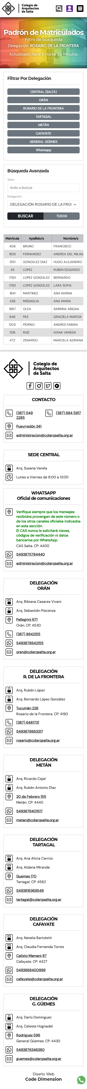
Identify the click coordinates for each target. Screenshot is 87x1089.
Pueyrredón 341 (28, 426)
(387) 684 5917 (68, 413)
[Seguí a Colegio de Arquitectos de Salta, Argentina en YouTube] (56, 385)
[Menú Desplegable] (80, 8)
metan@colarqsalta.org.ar (37, 820)
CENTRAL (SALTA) (43, 92)
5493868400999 (31, 970)
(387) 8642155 (28, 634)
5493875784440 (30, 554)
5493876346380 (30, 1049)
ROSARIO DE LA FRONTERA (43, 108)
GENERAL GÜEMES (43, 142)
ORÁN (43, 100)
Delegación (14, 196)
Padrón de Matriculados (43, 32)
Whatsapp (43, 150)
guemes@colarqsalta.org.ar (38, 1058)
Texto (10, 180)
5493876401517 (29, 811)
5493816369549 (30, 890)
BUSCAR (25, 216)
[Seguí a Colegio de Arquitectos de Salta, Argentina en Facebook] (30, 385)
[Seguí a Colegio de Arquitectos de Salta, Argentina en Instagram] (39, 385)
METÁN (43, 125)
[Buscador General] (59, 8)
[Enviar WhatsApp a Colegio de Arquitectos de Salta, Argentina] (81, 1079)
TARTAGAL (44, 117)
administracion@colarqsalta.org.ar (44, 435)
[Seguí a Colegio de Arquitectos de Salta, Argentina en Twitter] (48, 385)
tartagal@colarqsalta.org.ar (38, 899)
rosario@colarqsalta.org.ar (38, 740)
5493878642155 (30, 643)
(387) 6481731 (27, 722)
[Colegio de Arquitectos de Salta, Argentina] (27, 8)
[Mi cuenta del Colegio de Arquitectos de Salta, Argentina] (69, 8)
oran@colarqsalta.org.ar (36, 652)
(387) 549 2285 (24, 415)
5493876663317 (29, 731)
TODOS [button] (61, 216)
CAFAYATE (43, 133)
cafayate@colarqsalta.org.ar (39, 979)
